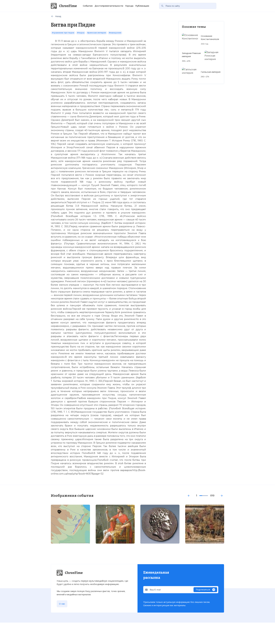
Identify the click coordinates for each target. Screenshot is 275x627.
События (88, 6)
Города (129, 6)
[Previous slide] (188, 495)
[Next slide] (221, 495)
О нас (62, 604)
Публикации (142, 6)
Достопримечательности (109, 6)
